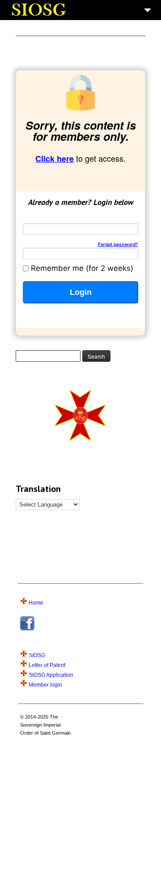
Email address (48, 219)
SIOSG (37, 655)
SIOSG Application (51, 675)
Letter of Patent (47, 665)
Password (80, 244)
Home (36, 603)
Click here (54, 158)
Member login (45, 685)
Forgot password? (118, 244)
